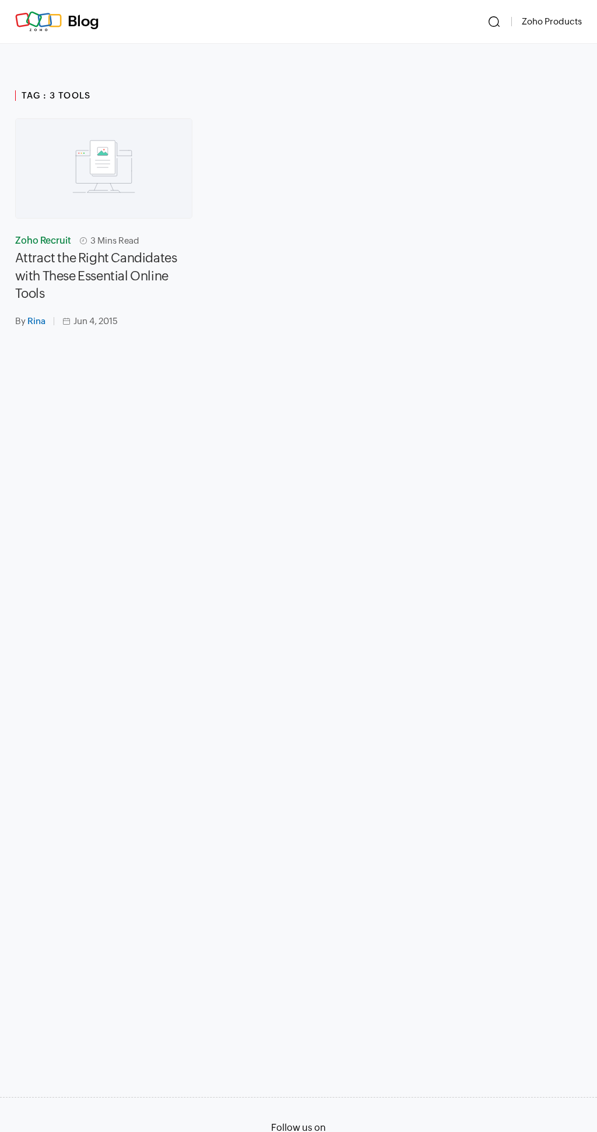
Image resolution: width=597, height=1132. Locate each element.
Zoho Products (552, 21)
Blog (83, 21)
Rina (36, 321)
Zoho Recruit (43, 240)
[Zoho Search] (494, 21)
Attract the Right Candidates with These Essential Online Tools (96, 276)
